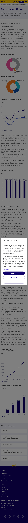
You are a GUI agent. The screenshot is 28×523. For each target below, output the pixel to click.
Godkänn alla (14, 273)
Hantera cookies (14, 277)
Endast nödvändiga (14, 282)
